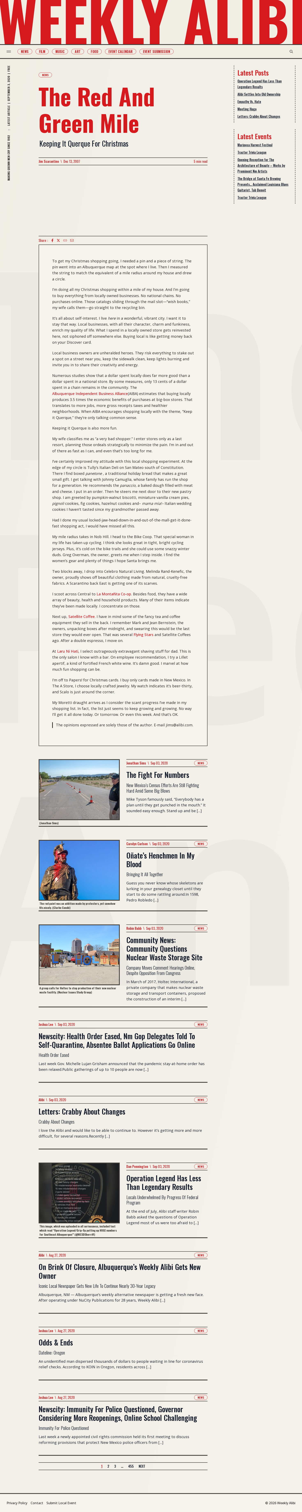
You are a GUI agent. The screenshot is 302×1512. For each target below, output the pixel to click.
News (25, 51)
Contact (37, 1503)
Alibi (41, 1099)
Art (78, 51)
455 (131, 1466)
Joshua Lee (46, 1024)
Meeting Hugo (247, 109)
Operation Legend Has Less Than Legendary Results (259, 84)
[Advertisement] (123, 200)
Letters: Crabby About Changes (258, 116)
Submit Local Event (61, 1503)
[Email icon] (72, 240)
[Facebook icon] (52, 240)
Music (60, 51)
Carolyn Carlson (137, 843)
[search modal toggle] (291, 51)
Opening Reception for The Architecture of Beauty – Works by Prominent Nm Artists (261, 165)
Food (94, 51)
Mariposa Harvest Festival (254, 144)
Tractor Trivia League (251, 152)
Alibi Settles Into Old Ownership (258, 94)
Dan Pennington (137, 1166)
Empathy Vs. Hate (249, 101)
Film (42, 51)
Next (142, 1466)
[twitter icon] (58, 240)
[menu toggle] (9, 51)
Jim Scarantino (49, 161)
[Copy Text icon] (65, 240)
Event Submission (156, 51)
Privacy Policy (17, 1503)
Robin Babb (134, 928)
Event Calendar (120, 51)
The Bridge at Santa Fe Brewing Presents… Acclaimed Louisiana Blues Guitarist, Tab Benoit (262, 184)
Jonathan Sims (136, 763)
